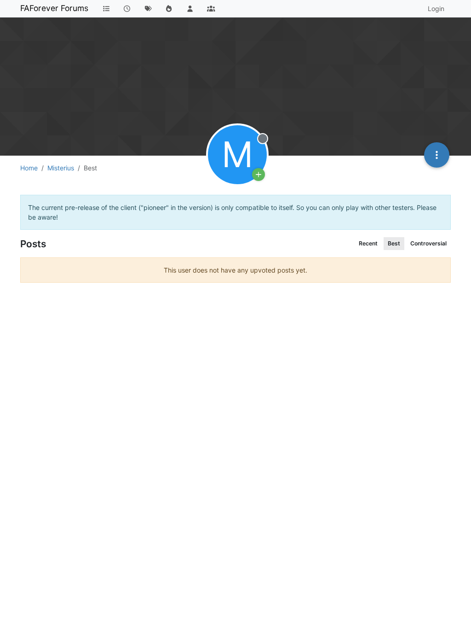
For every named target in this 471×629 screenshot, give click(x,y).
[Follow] (258, 174)
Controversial (428, 243)
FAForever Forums (54, 8)
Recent (368, 243)
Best (394, 243)
